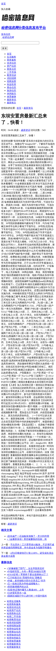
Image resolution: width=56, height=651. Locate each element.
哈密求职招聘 (14, 622)
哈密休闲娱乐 (14, 638)
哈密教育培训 (14, 619)
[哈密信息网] (19, 21)
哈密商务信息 (14, 613)
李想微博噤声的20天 (17, 586)
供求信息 (11, 63)
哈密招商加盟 (14, 625)
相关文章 (6, 530)
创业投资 (11, 84)
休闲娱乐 (11, 93)
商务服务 (11, 60)
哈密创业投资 (14, 628)
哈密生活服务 (14, 601)
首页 (3, 3)
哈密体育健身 (14, 641)
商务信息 (11, 69)
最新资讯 (11, 99)
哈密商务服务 (14, 604)
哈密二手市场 (14, 616)
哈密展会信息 (14, 632)
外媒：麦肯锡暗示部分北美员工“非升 (26, 580)
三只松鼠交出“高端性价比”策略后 (24, 577)
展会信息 (11, 87)
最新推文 (11, 102)
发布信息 (5, 34)
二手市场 (11, 72)
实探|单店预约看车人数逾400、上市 (25, 590)
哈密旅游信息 (14, 635)
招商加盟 (11, 81)
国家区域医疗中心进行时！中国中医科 (27, 596)
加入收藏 (5, 9)
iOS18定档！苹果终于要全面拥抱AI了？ (27, 574)
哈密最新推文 (14, 647)
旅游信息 (11, 90)
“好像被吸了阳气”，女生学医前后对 (25, 568)
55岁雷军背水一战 (16, 593)
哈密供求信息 (14, 607)
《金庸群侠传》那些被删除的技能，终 (27, 539)
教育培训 (11, 75)
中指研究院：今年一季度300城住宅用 (26, 571)
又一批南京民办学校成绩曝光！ (23, 583)
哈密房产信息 (14, 610)
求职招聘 (11, 78)
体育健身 (11, 96)
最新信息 (6, 562)
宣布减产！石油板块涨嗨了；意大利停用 (28, 536)
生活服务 (11, 57)
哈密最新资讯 (14, 644)
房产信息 (11, 66)
